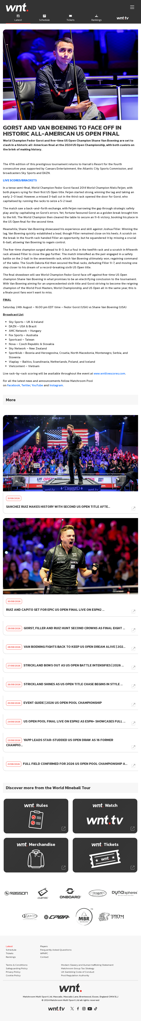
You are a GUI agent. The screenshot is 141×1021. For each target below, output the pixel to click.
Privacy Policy (13, 972)
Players (44, 946)
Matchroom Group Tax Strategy (77, 968)
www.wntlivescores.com (109, 373)
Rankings (11, 957)
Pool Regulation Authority (75, 975)
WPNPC (44, 953)
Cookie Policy (13, 975)
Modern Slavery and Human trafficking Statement (87, 965)
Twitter (25, 385)
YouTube (37, 385)
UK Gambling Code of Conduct (77, 972)
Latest (9, 946)
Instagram (56, 385)
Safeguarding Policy (17, 968)
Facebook (13, 385)
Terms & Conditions (17, 965)
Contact (44, 957)
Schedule (11, 950)
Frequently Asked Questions (56, 950)
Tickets (9, 953)
